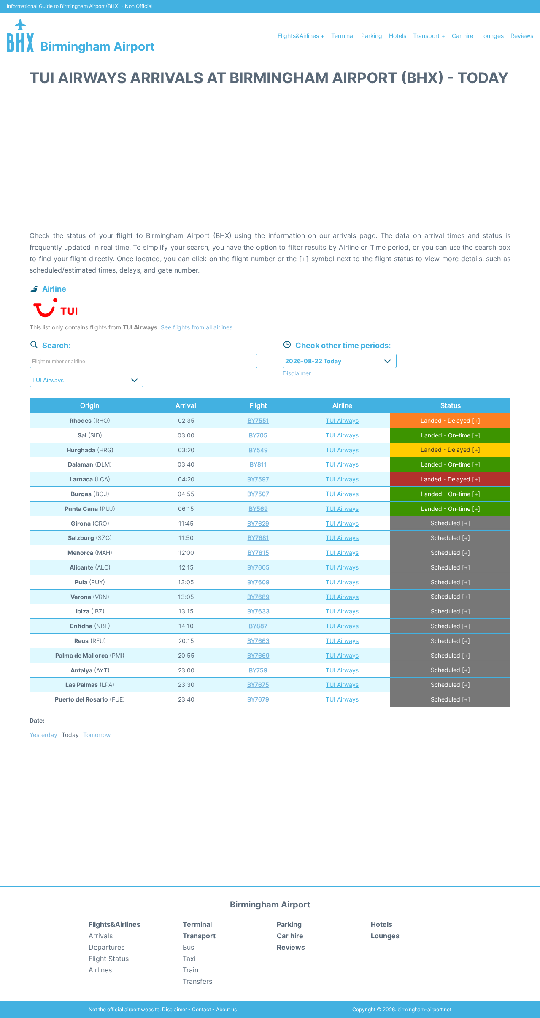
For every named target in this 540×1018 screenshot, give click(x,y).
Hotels (397, 35)
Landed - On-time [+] (450, 435)
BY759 (258, 670)
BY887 (258, 625)
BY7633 (258, 611)
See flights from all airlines (196, 327)
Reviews (521, 35)
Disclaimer (174, 1009)
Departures (106, 947)
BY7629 (258, 523)
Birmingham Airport (97, 46)
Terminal (342, 35)
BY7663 (258, 640)
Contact (201, 1009)
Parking (371, 35)
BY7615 (258, 552)
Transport (199, 936)
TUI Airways (342, 420)
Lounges (492, 35)
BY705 (258, 435)
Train (190, 970)
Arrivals (101, 936)
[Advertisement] (270, 162)
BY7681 (258, 537)
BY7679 (258, 699)
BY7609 (258, 582)
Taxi (189, 958)
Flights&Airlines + (301, 35)
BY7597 (258, 479)
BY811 (258, 464)
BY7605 (258, 567)
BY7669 (258, 655)
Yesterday (43, 734)
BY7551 (258, 420)
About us (226, 1009)
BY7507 (258, 493)
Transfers (197, 981)
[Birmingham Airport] (20, 35)
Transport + (429, 35)
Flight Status (109, 958)
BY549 (258, 450)
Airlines (100, 970)
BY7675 (258, 684)
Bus (188, 947)
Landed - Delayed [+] (450, 420)
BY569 (258, 508)
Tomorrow (97, 734)
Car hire (462, 35)
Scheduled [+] (450, 523)
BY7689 (258, 596)
